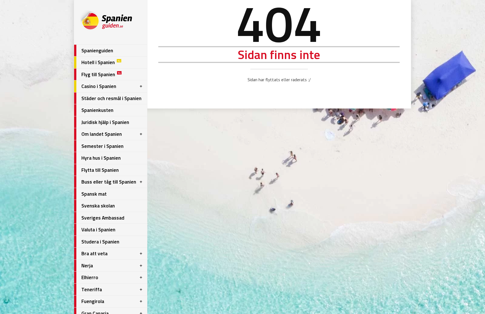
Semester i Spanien (102, 146)
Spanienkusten (97, 110)
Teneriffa (91, 289)
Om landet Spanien (101, 134)
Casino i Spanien (98, 86)
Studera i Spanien (100, 241)
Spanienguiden (97, 50)
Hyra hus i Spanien (101, 158)
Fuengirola (92, 301)
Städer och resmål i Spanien (111, 98)
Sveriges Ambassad (102, 218)
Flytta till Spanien (100, 170)
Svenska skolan (98, 205)
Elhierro (89, 277)
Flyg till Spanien (101, 74)
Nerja (87, 265)
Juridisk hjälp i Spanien (105, 122)
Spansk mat (94, 194)
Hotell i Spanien (100, 62)
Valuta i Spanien (98, 229)
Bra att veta (94, 253)
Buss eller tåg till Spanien (108, 182)
